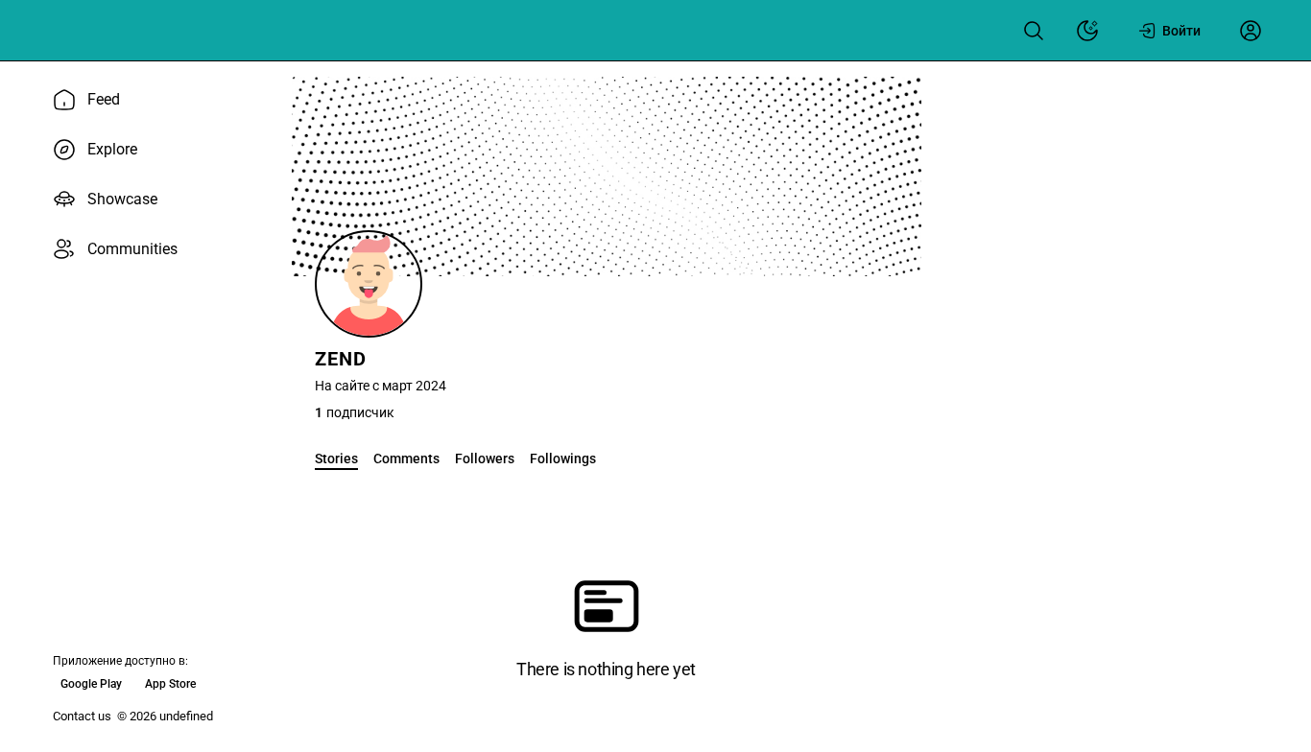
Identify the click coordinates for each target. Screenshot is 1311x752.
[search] (1033, 31)
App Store (170, 684)
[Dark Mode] (1087, 31)
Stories (336, 458)
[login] (1250, 31)
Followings (563, 458)
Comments (406, 458)
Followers (484, 458)
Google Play (91, 684)
